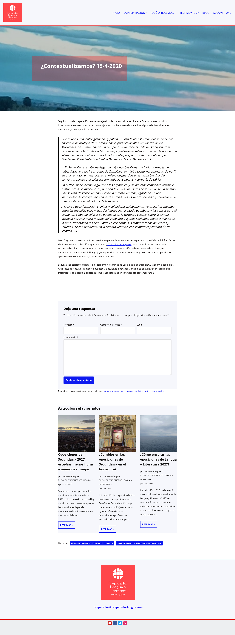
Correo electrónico (111, 324)
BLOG (205, 12)
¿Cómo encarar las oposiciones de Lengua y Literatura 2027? (158, 459)
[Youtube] (110, 623)
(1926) (119, 244)
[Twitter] (120, 623)
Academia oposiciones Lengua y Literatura (92, 543)
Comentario (71, 337)
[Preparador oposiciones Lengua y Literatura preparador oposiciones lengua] (12, 12)
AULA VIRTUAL (222, 12)
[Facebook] (115, 623)
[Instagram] (125, 623)
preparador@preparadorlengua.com (118, 607)
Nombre (69, 324)
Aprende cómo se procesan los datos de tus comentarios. (134, 391)
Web (139, 324)
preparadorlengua (70, 476)
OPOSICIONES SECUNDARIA (78, 480)
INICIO (116, 12)
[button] (146, 12)
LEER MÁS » (65, 526)
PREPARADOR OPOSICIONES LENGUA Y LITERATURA (139, 543)
